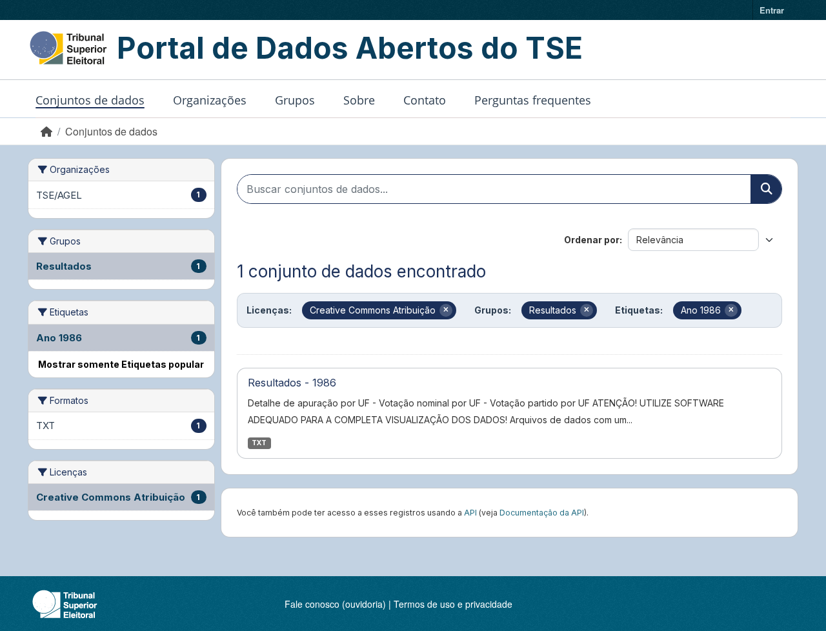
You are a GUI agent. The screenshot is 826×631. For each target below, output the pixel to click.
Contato (424, 100)
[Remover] (445, 310)
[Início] (46, 131)
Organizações (210, 100)
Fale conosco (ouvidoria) (335, 603)
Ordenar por (592, 239)
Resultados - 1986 (292, 382)
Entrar (772, 10)
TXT (259, 443)
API (470, 512)
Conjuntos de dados (90, 100)
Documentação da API (541, 512)
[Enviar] (765, 189)
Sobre (359, 100)
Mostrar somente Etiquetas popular (121, 364)
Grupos (295, 100)
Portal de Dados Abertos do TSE (350, 48)
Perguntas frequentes (532, 100)
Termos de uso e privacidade (453, 603)
